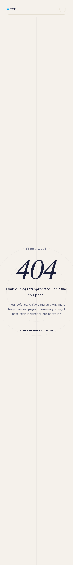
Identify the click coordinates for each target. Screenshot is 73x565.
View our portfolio (34, 330)
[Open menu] (62, 9)
